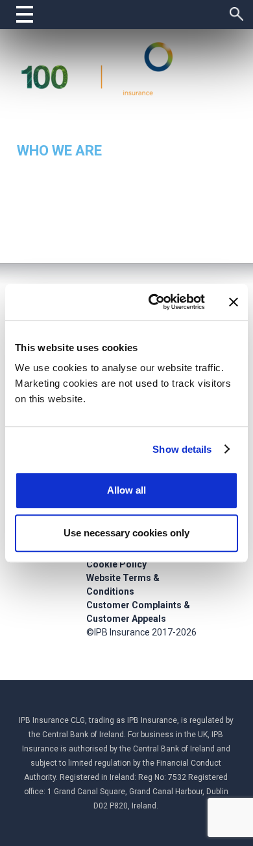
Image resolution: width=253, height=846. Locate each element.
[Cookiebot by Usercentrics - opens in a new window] (153, 301)
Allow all (126, 490)
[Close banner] (233, 301)
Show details (181, 449)
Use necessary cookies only (126, 532)
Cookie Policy (116, 564)
